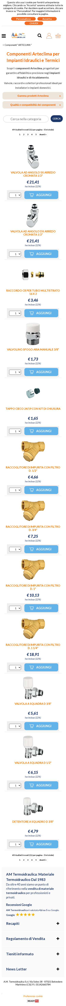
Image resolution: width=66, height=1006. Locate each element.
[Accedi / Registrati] (50, 35)
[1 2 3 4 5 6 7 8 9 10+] (15, 195)
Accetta (47, 18)
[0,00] (59, 35)
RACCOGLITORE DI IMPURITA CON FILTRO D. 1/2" (33, 469)
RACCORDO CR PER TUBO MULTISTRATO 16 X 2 (33, 292)
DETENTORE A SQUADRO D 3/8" (33, 821)
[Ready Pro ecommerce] (33, 1001)
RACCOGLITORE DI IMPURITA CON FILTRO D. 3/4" (33, 528)
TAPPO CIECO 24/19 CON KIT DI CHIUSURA (33, 408)
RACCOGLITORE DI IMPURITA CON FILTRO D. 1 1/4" (33, 646)
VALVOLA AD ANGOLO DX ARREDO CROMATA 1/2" (33, 233)
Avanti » (43, 134)
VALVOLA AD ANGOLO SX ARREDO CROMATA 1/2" (33, 174)
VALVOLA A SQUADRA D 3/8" (33, 703)
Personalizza (23, 18)
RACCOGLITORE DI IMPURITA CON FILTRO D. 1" (33, 587)
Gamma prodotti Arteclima (39, 95)
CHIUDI (34, 23)
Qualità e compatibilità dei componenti (35, 104)
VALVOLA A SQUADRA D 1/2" (33, 762)
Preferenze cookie (33, 996)
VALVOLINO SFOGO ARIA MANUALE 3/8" (33, 349)
